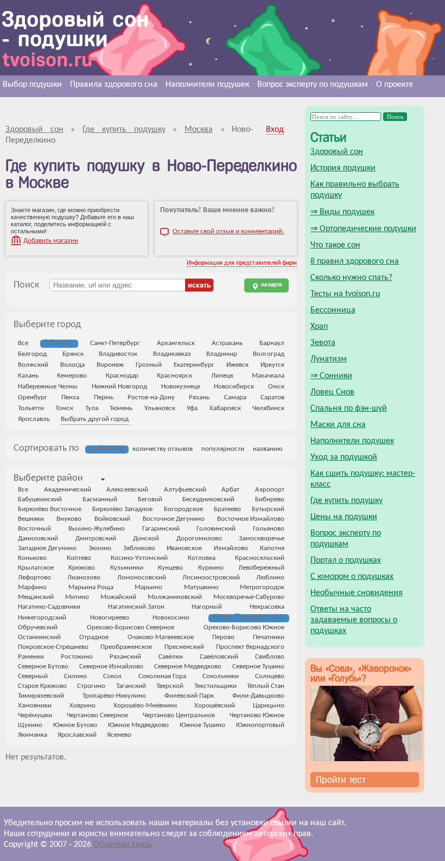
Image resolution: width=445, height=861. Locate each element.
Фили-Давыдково (258, 695)
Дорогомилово (199, 538)
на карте (271, 285)
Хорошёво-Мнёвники (145, 705)
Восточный (34, 528)
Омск (276, 386)
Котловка (201, 558)
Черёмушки (35, 715)
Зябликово (139, 548)
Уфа (192, 408)
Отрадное (94, 637)
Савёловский (219, 656)
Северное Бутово (43, 666)
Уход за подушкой (343, 457)
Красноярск (174, 375)
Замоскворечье (261, 538)
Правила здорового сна (113, 84)
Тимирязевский (41, 695)
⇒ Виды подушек (342, 212)
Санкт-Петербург (115, 343)
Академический (67, 489)
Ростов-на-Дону (151, 397)
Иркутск (272, 364)
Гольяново (268, 528)
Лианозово (83, 577)
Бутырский (268, 509)
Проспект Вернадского (250, 646)
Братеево (227, 509)
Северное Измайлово (111, 666)
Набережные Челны (48, 386)
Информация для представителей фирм (242, 263)
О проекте (394, 84)
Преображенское (126, 646)
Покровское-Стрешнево (53, 646)
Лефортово (34, 577)
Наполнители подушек (207, 84)
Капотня (272, 548)
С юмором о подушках (351, 576)
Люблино (270, 577)
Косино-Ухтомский (139, 558)
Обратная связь (122, 844)
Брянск (73, 354)
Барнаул (271, 343)
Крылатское (36, 567)
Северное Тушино (258, 666)
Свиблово (269, 656)
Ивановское (184, 548)
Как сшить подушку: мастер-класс (362, 479)
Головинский (216, 528)
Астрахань (227, 343)
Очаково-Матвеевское (161, 637)
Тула (91, 408)
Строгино (91, 686)
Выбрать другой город (95, 419)
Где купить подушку (346, 500)
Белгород (32, 354)
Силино (75, 676)
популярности (222, 448)
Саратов (272, 397)
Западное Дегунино (47, 548)
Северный (33, 676)
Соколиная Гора (162, 676)
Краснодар (122, 375)
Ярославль (34, 419)
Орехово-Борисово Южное (244, 627)
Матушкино (201, 587)
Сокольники (220, 676)
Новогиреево (109, 617)
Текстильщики (215, 686)
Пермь (103, 397)
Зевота (322, 343)
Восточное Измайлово (250, 518)
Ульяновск (159, 408)
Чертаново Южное (257, 715)
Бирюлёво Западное (122, 509)
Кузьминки (126, 567)
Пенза (70, 397)
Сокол (112, 676)
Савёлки (170, 656)
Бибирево (269, 499)
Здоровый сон (336, 152)
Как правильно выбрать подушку (354, 190)
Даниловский (38, 538)
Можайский (118, 597)
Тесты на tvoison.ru (345, 294)
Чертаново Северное (97, 715)
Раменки (31, 656)
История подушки (343, 168)
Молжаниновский (175, 597)
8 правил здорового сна (354, 261)
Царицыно (268, 705)
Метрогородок (262, 587)
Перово (223, 637)
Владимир (221, 354)
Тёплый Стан (265, 686)
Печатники (268, 637)
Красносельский (259, 558)
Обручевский (38, 627)
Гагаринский (161, 528)
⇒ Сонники (331, 376)
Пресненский (184, 646)
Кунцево (170, 567)
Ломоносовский (141, 577)
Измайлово (231, 548)
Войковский (112, 518)
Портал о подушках (345, 560)
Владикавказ (172, 354)
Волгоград (268, 354)
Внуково (68, 518)
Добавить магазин (50, 240)
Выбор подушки (32, 84)
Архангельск (176, 343)
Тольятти (31, 408)
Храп (319, 326)
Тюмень (121, 408)
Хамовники (35, 705)
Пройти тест (341, 780)
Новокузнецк (180, 386)
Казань (28, 375)
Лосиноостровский (211, 577)
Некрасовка (267, 606)
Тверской (169, 686)
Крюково (81, 567)
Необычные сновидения (356, 593)
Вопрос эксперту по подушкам (312, 84)
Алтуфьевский (185, 489)
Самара (235, 397)
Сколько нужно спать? (351, 277)
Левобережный (261, 567)
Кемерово (72, 375)
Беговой (150, 499)
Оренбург (32, 397)
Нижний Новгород (119, 386)
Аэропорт (269, 489)
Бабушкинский (40, 499)
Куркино (211, 567)
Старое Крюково (42, 686)
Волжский (33, 364)
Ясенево (119, 734)
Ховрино (82, 705)
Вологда (72, 364)
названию (267, 448)
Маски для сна (338, 424)
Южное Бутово (75, 725)
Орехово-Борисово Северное (130, 627)
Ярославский (77, 734)
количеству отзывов (162, 448)
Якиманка (32, 734)
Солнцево (269, 676)
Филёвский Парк (189, 695)
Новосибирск (234, 386)
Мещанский (36, 597)
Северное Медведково (187, 666)
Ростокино (77, 656)
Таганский (131, 686)
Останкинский (39, 637)
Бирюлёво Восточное (49, 509)
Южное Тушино (202, 725)
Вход (275, 129)
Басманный (99, 499)
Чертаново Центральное (179, 715)
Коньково (32, 558)
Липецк (222, 375)
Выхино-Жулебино (96, 528)
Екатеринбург (194, 364)
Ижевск (237, 364)
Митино (77, 597)
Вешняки (31, 518)
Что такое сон (335, 245)
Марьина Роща (90, 587)
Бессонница (332, 310)
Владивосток (118, 354)
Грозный (149, 364)
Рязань (199, 397)
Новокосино (170, 617)
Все (23, 343)
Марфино (32, 587)
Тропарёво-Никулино (114, 695)
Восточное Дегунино (174, 518)
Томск (64, 408)
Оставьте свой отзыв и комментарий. (228, 231)
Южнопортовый (260, 725)
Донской (146, 538)
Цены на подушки (343, 517)
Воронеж (110, 364)
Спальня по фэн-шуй (348, 408)
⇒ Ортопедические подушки (363, 229)
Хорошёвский (214, 705)
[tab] (48, 479)
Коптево (79, 558)
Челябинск (268, 408)
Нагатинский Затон (136, 606)
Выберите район (48, 478)
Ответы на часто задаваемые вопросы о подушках (353, 620)
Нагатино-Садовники (49, 606)
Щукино (30, 725)
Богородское (183, 509)
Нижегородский (42, 617)
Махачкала (268, 375)
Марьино (148, 587)
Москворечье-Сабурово (248, 597)
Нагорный (207, 606)
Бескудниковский (208, 499)
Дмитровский (95, 538)
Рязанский (125, 656)
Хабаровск (225, 408)
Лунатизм (328, 359)
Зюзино (99, 548)
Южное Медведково (138, 725)
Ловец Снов (332, 392)
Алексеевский (127, 489)
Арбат (230, 489)
